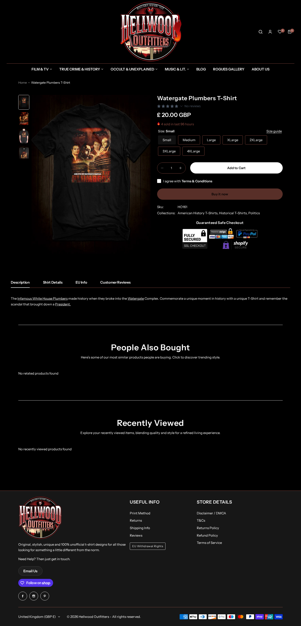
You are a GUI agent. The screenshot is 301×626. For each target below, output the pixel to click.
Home (22, 83)
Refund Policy (207, 535)
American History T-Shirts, (198, 213)
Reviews (136, 535)
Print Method (140, 513)
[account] (270, 32)
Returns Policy (208, 528)
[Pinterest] (44, 596)
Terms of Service (209, 543)
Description (20, 282)
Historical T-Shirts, (233, 213)
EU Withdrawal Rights (147, 546)
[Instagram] (33, 596)
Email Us (30, 571)
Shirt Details (53, 282)
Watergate (136, 298)
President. (63, 304)
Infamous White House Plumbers (42, 298)
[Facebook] (22, 596)
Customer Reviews (115, 282)
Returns (136, 520)
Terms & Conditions (197, 181)
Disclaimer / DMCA (211, 513)
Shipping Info (140, 528)
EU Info (81, 282)
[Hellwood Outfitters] (150, 32)
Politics (254, 213)
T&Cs (201, 520)
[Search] (260, 32)
